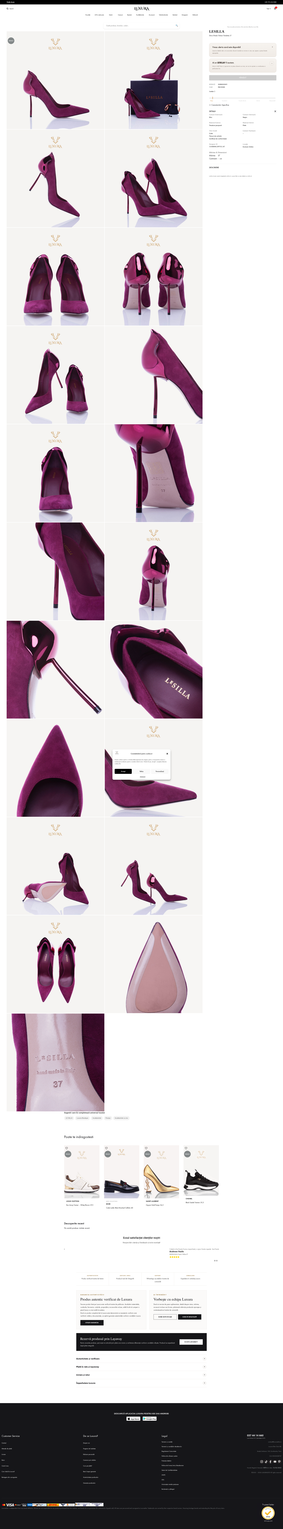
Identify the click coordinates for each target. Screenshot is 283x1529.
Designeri (185, 15)
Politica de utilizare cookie (169, 1456)
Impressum (142, 776)
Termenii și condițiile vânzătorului (172, 1446)
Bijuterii (129, 15)
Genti (110, 15)
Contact (4, 1443)
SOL (163, 1480)
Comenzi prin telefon (89, 1460)
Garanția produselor (89, 1483)
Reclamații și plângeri (168, 1489)
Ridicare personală (88, 1454)
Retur (3, 1460)
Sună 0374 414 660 (165, 1317)
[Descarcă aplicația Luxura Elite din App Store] (133, 1418)
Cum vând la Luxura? (8, 1471)
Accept (123, 771)
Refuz (141, 771)
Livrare (4, 1454)
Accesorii (152, 15)
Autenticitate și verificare (87, 1359)
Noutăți (87, 15)
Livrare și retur (83, 1375)
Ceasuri (120, 15)
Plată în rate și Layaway (87, 1367)
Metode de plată (7, 1449)
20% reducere (99, 15)
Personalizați (160, 771)
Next (217, 1260)
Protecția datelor (166, 1461)
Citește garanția (92, 1322)
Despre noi (86, 1443)
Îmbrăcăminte (163, 15)
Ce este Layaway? (191, 1342)
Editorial (195, 15)
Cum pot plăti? (87, 1466)
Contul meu (5, 1466)
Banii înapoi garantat (89, 1471)
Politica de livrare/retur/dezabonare (173, 1465)
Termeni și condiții (167, 1442)
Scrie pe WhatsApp (190, 1317)
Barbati (175, 15)
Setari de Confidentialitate (169, 1470)
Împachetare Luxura (85, 1383)
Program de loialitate (89, 1449)
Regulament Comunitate (169, 1451)
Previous (215, 1260)
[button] (167, 754)
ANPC (163, 1475)
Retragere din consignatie (9, 1477)
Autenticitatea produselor (90, 1477)
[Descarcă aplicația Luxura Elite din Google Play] (149, 1418)
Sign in (269, 9)
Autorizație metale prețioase (170, 1484)
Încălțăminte (140, 15)
